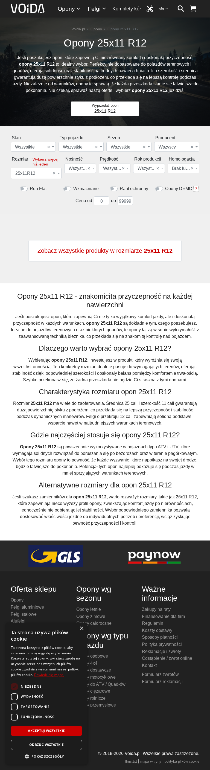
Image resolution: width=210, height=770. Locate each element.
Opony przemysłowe (96, 705)
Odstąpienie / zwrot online (167, 658)
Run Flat (38, 188)
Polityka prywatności (162, 644)
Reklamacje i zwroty (161, 651)
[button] (46, 756)
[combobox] (33, 147)
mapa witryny (150, 761)
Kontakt (149, 665)
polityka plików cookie (182, 761)
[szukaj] (181, 9)
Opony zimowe (90, 616)
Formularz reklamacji (162, 681)
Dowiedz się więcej (49, 674)
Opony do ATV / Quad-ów (101, 684)
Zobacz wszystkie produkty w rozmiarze (105, 250)
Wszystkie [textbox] (32, 147)
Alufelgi (18, 621)
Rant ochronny (134, 188)
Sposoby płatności (160, 637)
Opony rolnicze (91, 698)
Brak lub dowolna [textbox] (183, 168)
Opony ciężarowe (93, 691)
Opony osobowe (92, 656)
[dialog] (46, 694)
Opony (66, 8)
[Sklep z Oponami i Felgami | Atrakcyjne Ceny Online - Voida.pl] (29, 9)
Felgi (94, 8)
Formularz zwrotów (160, 674)
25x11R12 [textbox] (35, 173)
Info (161, 9)
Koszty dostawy (157, 630)
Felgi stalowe (24, 614)
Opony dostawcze (93, 670)
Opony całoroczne (94, 623)
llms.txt (131, 761)
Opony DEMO (178, 188)
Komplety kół (126, 8)
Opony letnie (88, 609)
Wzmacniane (86, 188)
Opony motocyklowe (96, 677)
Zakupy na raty (156, 609)
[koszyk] (193, 9)
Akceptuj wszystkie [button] (46, 730)
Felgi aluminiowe (27, 607)
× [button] (81, 628)
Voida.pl (78, 29)
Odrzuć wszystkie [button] (46, 744)
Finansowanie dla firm (163, 616)
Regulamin (152, 623)
